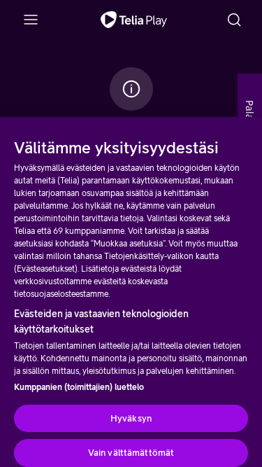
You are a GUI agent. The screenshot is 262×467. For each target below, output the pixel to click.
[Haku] (234, 19)
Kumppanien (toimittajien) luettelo (79, 387)
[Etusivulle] (134, 19)
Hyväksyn (131, 418)
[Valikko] (30, 19)
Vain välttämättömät (131, 452)
